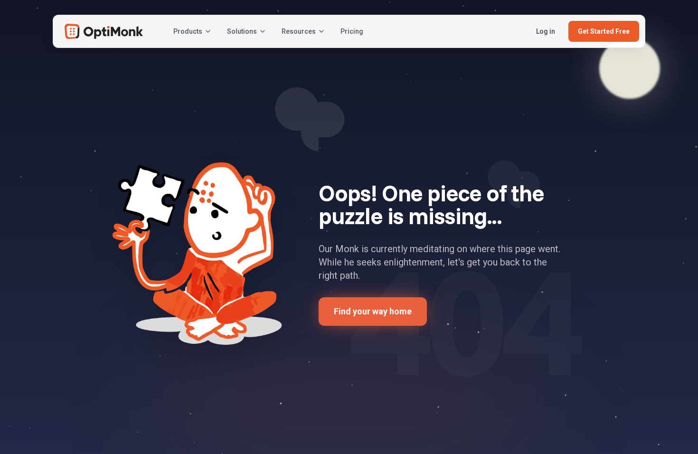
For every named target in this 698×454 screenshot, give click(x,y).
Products (187, 31)
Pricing (351, 31)
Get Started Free (604, 31)
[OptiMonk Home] (104, 31)
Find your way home (373, 311)
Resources (299, 31)
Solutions (242, 31)
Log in (545, 31)
